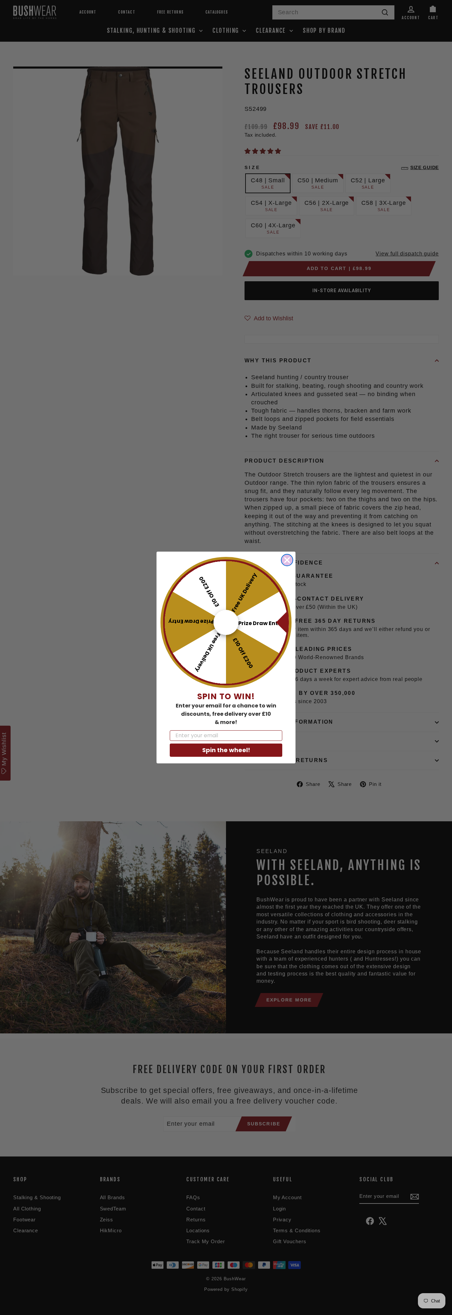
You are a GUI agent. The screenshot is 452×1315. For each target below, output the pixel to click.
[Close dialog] (287, 560)
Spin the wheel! (226, 750)
